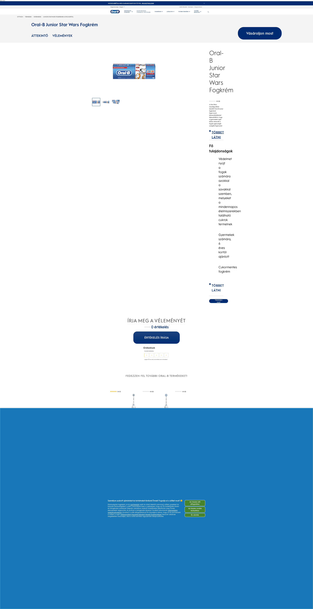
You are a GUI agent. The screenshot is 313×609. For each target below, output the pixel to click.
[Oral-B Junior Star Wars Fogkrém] (96, 102)
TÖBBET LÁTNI (218, 135)
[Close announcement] (204, 3)
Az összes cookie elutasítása (195, 509)
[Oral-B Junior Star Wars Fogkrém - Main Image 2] (116, 102)
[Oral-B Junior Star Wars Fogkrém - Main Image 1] (106, 102)
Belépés (191, 7)
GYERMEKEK (37, 17)
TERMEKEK (28, 17)
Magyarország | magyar (116, 7)
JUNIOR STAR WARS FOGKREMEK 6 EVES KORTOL (58, 17)
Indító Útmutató (183, 7)
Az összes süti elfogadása (195, 503)
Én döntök (195, 515)
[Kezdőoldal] (115, 11)
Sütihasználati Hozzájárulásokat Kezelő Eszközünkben (141, 514)
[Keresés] (208, 11)
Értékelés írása (156, 337)
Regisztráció (198, 7)
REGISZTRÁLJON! (148, 3)
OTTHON (20, 17)
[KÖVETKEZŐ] (194, 102)
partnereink (134, 504)
